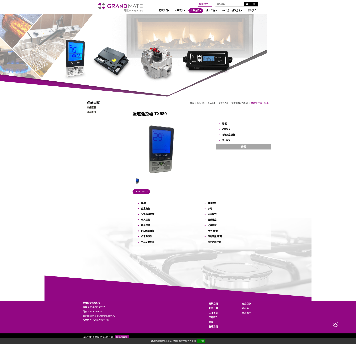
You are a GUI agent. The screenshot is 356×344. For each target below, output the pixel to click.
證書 (211, 322)
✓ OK (201, 341)
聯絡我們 (252, 10)
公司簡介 (213, 317)
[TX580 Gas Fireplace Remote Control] (160, 149)
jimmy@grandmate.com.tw (101, 316)
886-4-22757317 (96, 307)
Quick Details (141, 191)
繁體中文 (203, 4)
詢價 (243, 146)
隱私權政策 (121, 337)
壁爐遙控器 (223, 103)
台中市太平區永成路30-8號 (96, 320)
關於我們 (213, 303)
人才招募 (213, 312)
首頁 (192, 103)
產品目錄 (201, 103)
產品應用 (91, 112)
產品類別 (91, 107)
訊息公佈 (213, 308)
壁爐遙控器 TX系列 (239, 103)
